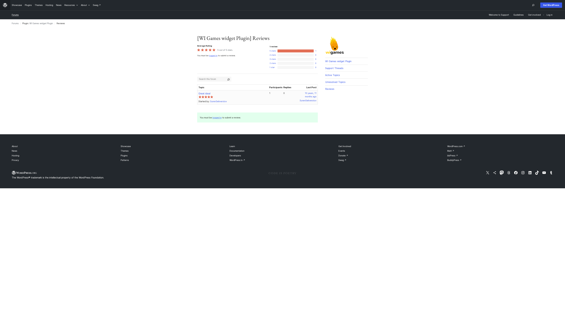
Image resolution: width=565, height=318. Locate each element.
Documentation (237, 151)
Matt (450, 151)
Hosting (15, 155)
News (14, 151)
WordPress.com (456, 146)
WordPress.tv (237, 160)
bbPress (452, 155)
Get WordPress (551, 5)
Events (341, 151)
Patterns (125, 160)
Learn (232, 146)
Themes (125, 151)
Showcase (126, 146)
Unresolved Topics (335, 82)
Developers (235, 155)
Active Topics (332, 75)
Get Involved (344, 146)
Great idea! (204, 93)
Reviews (329, 88)
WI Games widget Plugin (41, 23)
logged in (213, 55)
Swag (342, 160)
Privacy (15, 160)
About (15, 146)
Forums (15, 15)
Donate (343, 155)
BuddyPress (454, 160)
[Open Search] (533, 5)
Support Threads (334, 68)
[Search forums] (228, 79)
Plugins (124, 155)
